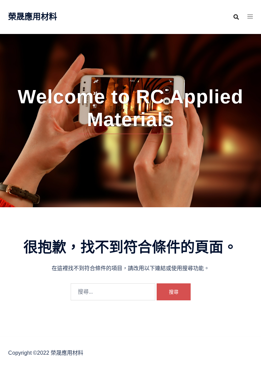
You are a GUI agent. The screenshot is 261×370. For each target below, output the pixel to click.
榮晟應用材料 (32, 16)
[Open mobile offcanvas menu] (250, 16)
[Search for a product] (236, 17)
